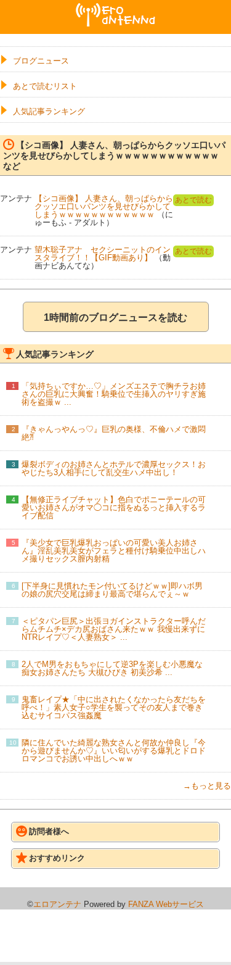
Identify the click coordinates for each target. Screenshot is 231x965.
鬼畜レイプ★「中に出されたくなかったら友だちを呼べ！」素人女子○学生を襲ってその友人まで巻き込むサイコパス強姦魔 (114, 707)
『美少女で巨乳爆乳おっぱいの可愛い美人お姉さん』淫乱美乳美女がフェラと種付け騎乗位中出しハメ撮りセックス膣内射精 (114, 550)
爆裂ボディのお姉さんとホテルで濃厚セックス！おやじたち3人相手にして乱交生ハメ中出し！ (114, 468)
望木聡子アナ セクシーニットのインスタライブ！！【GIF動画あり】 (102, 253)
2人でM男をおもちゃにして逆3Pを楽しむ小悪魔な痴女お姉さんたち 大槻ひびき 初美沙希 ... (112, 668)
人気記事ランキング (49, 111)
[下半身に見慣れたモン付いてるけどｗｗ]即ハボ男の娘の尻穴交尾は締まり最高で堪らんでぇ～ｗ (112, 589)
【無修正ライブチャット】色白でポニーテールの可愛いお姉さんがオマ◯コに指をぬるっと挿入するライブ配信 (114, 507)
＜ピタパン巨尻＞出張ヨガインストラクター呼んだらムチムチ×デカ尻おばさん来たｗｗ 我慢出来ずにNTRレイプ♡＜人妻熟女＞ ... (114, 629)
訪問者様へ (49, 831)
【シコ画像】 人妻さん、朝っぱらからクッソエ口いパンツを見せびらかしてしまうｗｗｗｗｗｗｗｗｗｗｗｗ (103, 206)
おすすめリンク (57, 858)
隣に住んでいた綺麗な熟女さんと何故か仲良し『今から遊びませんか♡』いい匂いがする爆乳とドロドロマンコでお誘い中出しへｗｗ (114, 750)
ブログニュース (41, 60)
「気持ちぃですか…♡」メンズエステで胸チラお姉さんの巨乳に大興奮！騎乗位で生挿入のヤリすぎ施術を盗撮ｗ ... (114, 394)
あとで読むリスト (45, 86)
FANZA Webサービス (166, 904)
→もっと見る (207, 785)
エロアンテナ (116, 8)
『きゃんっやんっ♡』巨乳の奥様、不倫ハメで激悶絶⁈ (114, 433)
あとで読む (193, 200)
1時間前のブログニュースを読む (115, 317)
